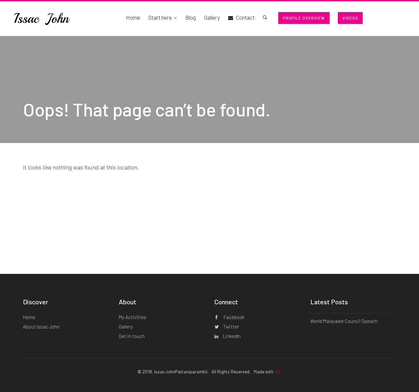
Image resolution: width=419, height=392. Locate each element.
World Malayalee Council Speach (343, 321)
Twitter (230, 327)
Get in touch (132, 336)
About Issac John (41, 327)
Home (29, 317)
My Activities (132, 317)
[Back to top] (401, 376)
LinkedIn (231, 336)
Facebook (233, 317)
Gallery (126, 327)
